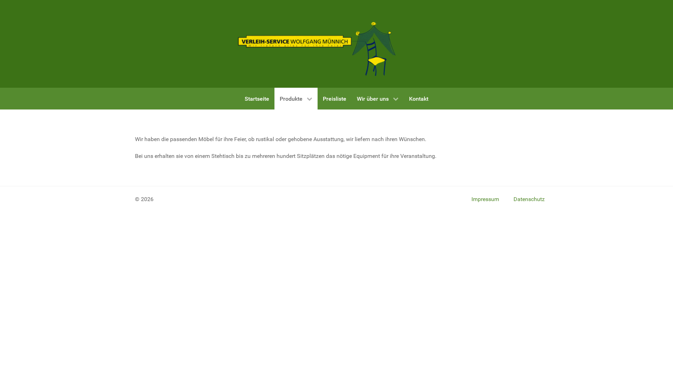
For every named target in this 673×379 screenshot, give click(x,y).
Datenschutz (529, 199)
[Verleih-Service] (317, 44)
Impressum (485, 199)
